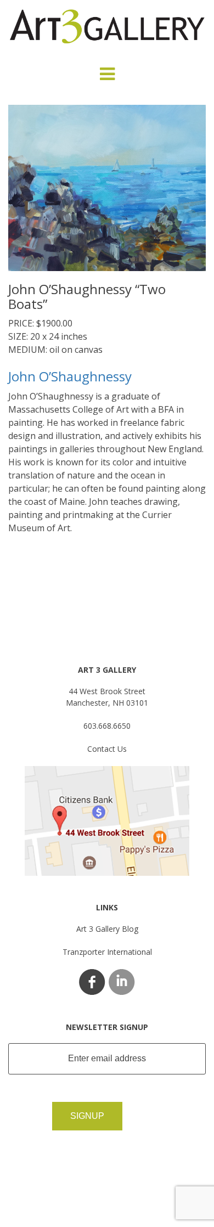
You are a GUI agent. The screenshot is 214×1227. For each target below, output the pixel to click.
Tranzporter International (107, 952)
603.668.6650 (107, 726)
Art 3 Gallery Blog (107, 929)
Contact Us (107, 749)
